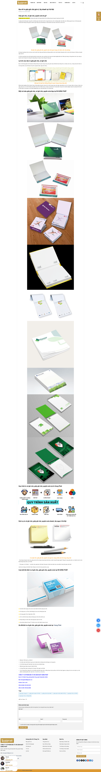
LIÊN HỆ (98, 17)
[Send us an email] (84, 760)
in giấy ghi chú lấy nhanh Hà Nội (59, 693)
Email (41, 719)
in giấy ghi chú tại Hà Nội (72, 693)
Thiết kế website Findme (27, 770)
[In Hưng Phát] (22, 2)
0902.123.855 (21, 687)
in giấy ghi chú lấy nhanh (46, 693)
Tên (20, 719)
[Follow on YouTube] (88, 760)
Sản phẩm (39, 2)
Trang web (64, 719)
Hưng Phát (57, 625)
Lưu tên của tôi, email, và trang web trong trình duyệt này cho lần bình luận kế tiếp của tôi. (38, 724)
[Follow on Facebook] (77, 760)
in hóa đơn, (42, 671)
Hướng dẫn (67, 2)
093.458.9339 (28, 685)
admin (29, 11)
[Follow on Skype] (90, 760)
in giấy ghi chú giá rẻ (23, 693)
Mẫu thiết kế (53, 2)
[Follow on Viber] (92, 760)
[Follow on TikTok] (82, 760)
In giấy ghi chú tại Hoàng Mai (25, 695)
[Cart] (83, 2)
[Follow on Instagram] (79, 760)
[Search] (81, 3)
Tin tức (60, 2)
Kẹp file (32, 671)
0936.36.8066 (21, 685)
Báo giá (45, 2)
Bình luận (21, 709)
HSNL (99, 12)
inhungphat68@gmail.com (26, 679)
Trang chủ (32, 2)
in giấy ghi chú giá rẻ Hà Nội (34, 693)
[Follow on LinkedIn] (86, 760)
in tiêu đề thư (37, 671)
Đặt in (73, 2)
